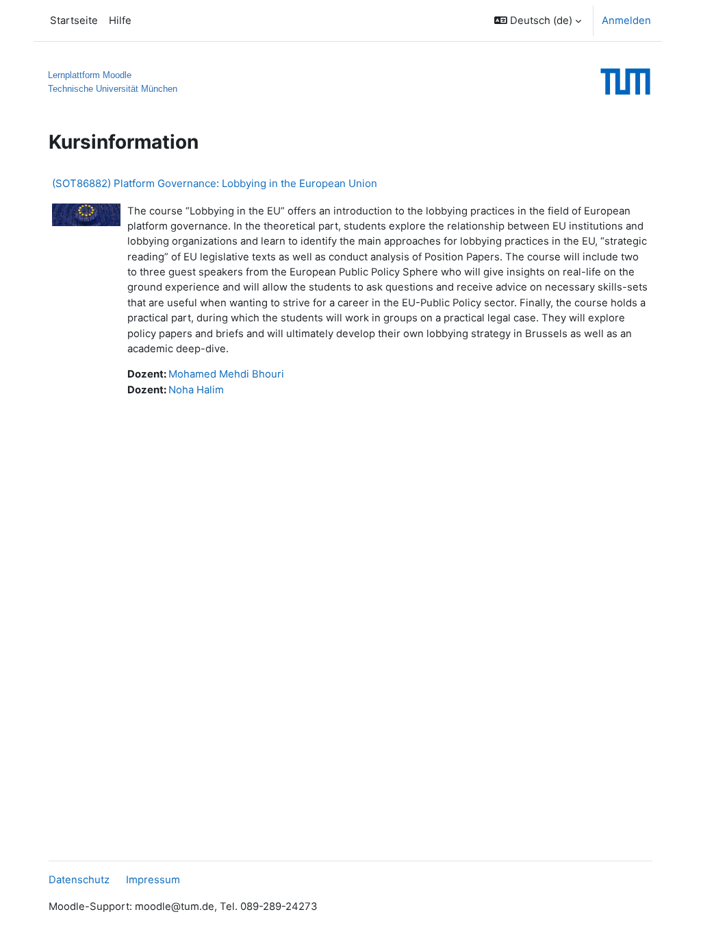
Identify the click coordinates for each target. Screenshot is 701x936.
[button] (537, 20)
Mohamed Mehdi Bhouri (226, 374)
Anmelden (626, 20)
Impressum (153, 880)
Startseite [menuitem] (74, 20)
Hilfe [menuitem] (120, 20)
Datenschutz (79, 880)
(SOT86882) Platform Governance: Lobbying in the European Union (214, 183)
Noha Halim (196, 390)
